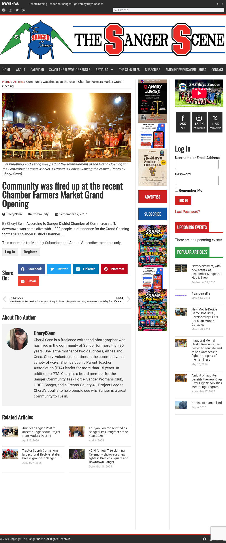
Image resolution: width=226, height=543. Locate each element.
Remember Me (190, 190)
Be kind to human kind (207, 403)
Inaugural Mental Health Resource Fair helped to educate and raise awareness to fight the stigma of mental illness (207, 350)
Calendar (37, 69)
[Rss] (23, 10)
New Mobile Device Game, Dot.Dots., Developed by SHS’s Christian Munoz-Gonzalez (205, 317)
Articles (102, 69)
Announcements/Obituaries (186, 69)
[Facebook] (4, 10)
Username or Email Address (197, 158)
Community (41, 214)
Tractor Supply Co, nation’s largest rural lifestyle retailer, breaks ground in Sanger (41, 454)
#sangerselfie (201, 293)
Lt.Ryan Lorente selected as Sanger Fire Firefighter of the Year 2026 (108, 432)
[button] (217, 4)
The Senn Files (129, 69)
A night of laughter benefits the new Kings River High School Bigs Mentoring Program (207, 381)
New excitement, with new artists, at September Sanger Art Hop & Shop (207, 272)
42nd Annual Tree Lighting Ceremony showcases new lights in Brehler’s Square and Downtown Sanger (108, 456)
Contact (217, 69)
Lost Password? (187, 212)
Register (30, 252)
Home (7, 69)
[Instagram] (10, 10)
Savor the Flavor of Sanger (69, 69)
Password (183, 174)
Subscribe (152, 69)
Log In (10, 252)
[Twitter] (17, 10)
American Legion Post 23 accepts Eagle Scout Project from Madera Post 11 (41, 432)
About (20, 69)
